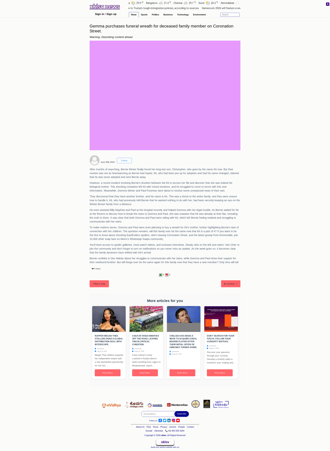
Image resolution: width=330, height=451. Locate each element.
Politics (155, 15)
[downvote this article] (166, 275)
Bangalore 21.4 (145, 3)
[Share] (327, 4)
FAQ (149, 427)
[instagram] (173, 420)
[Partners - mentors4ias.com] (178, 404)
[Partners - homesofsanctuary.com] (207, 404)
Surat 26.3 (195, 3)
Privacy (163, 427)
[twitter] (164, 420)
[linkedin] (169, 420)
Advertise (158, 431)
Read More (107, 373)
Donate (149, 431)
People (181, 427)
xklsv (165, 442)
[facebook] (160, 420)
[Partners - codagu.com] (135, 404)
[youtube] (178, 420)
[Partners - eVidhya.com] (111, 404)
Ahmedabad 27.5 (220, 3)
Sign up (111, 14)
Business (168, 15)
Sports (144, 15)
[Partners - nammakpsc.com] (156, 404)
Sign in (99, 14)
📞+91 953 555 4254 (174, 431)
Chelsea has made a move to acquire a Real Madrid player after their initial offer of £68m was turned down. (183, 342)
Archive (172, 427)
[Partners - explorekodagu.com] (221, 404)
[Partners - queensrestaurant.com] (196, 404)
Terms (155, 427)
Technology (183, 15)
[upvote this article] (160, 275)
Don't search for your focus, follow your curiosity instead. (220, 339)
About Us (140, 427)
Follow (124, 160)
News (134, 15)
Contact (190, 427)
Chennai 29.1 (171, 3)
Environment (199, 15)
